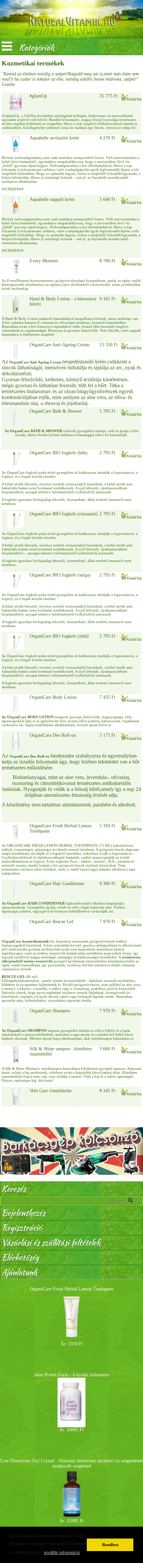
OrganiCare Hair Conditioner (57, 883)
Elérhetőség (20, 1257)
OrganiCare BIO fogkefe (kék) (58, 452)
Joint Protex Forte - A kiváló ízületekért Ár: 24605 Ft (71, 1402)
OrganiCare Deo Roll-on (53, 735)
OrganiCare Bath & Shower (56, 411)
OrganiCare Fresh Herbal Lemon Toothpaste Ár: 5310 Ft (71, 1316)
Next (134, 1404)
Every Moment (44, 260)
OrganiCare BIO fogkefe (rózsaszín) (64, 513)
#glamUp (38, 95)
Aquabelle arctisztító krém (54, 137)
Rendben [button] (110, 1545)
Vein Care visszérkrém (51, 1090)
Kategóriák (36, 48)
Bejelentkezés (23, 1213)
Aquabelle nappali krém (52, 199)
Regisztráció (22, 1228)
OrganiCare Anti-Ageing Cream (59, 344)
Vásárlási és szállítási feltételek (51, 1242)
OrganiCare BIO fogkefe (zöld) (59, 636)
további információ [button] (62, 1552)
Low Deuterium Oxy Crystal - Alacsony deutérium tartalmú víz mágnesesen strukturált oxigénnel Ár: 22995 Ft (71, 1490)
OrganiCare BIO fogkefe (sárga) (60, 575)
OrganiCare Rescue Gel (51, 921)
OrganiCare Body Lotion (53, 697)
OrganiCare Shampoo (50, 1010)
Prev (8, 1404)
